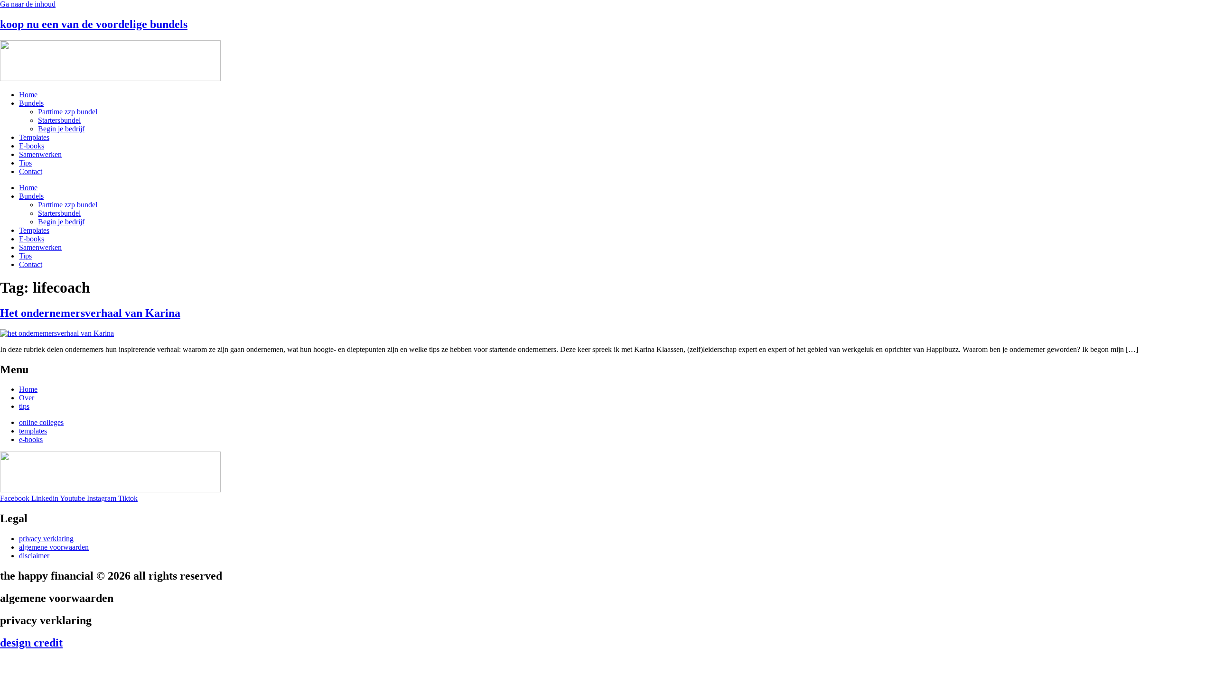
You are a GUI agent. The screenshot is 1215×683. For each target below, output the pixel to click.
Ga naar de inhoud (28, 4)
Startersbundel (59, 120)
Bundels (31, 103)
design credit (31, 643)
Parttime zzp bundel (67, 112)
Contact (30, 171)
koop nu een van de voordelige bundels (93, 24)
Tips (25, 163)
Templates (34, 137)
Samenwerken (40, 154)
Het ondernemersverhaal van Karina (90, 313)
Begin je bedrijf (61, 129)
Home (28, 95)
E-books (31, 146)
